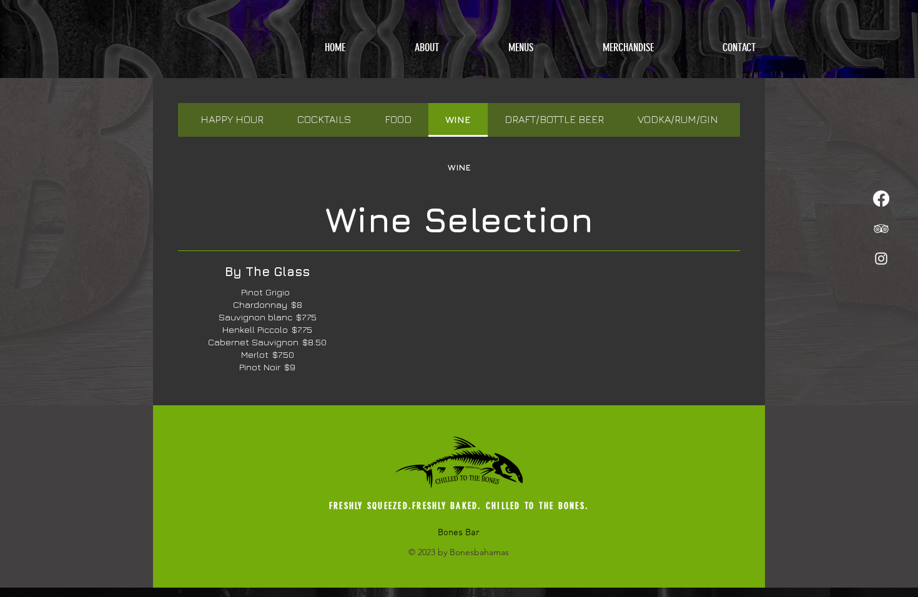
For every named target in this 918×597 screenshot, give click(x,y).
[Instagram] (881, 258)
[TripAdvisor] (881, 228)
